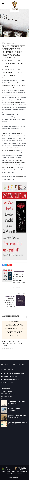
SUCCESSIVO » (9, 296)
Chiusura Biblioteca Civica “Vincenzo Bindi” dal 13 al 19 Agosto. (12, 343)
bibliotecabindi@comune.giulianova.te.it (13, 373)
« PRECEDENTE (18, 272)
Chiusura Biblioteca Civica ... (17, 401)
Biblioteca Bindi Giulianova (9, 376)
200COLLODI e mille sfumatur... (17, 422)
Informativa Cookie (17, 473)
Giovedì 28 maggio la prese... (17, 415)
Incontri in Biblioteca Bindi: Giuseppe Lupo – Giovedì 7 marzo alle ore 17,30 (9, 302)
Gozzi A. (18, 477)
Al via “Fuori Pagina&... (15, 408)
